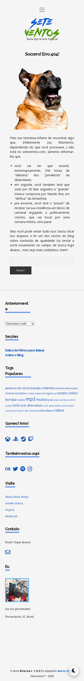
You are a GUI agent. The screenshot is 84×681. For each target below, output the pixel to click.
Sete (42, 21)
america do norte (17, 388)
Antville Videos (14, 503)
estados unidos (67, 393)
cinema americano (66, 388)
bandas (36, 388)
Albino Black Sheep (16, 497)
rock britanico (31, 410)
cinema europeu (15, 393)
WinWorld (11, 516)
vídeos (59, 410)
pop (50, 400)
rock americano (14, 410)
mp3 (31, 399)
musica (41, 399)
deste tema (65, 671)
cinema (48, 387)
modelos (21, 399)
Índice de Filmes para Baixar (24, 350)
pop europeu (61, 399)
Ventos (42, 32)
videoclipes (46, 410)
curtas (30, 393)
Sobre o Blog (14, 355)
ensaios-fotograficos (45, 393)
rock (15, 405)
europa (10, 399)
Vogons (9, 510)
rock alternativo (31, 405)
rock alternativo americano (58, 405)
